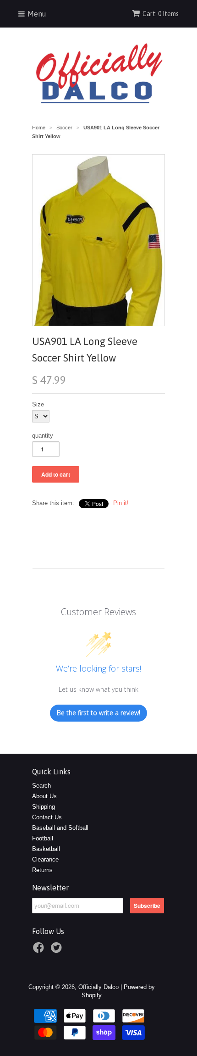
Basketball (46, 848)
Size (38, 404)
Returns (42, 870)
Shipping (43, 806)
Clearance (45, 859)
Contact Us (47, 817)
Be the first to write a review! (98, 712)
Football (42, 838)
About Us (44, 796)
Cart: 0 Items (160, 13)
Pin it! (121, 503)
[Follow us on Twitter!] (58, 950)
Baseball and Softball (60, 827)
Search (41, 785)
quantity (42, 435)
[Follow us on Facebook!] (40, 950)
